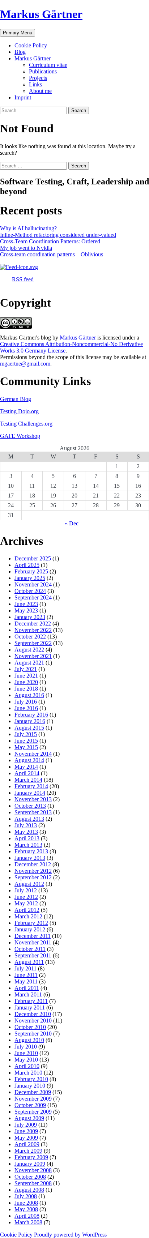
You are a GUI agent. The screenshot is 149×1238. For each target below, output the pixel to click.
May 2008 (26, 1209)
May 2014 (26, 767)
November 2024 (33, 584)
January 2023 (29, 617)
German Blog (15, 399)
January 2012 (29, 929)
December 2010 (32, 1014)
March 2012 (28, 916)
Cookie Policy (30, 45)
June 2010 (26, 1053)
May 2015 (26, 747)
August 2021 (29, 662)
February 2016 (31, 715)
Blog (20, 52)
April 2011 (26, 988)
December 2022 (32, 623)
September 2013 (33, 812)
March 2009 (28, 1151)
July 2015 (25, 734)
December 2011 (32, 936)
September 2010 (33, 1033)
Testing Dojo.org (19, 411)
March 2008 (28, 1222)
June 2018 (26, 689)
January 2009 (29, 1164)
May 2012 (26, 903)
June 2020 (26, 682)
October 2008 (30, 1177)
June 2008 (26, 1203)
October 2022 (30, 636)
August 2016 (29, 695)
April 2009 (26, 1144)
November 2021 (33, 656)
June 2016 (26, 708)
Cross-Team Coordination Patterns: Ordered (50, 241)
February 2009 (31, 1157)
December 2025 (32, 558)
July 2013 (25, 825)
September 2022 (33, 643)
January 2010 (29, 1086)
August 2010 (29, 1040)
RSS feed (23, 279)
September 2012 (33, 877)
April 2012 (26, 910)
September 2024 (33, 597)
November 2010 (33, 1020)
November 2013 (33, 799)
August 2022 (29, 649)
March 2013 (28, 845)
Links (35, 84)
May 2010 (26, 1059)
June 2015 (26, 741)
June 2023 (26, 604)
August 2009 (29, 1118)
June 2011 (26, 975)
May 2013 (26, 832)
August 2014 (29, 760)
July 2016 (25, 702)
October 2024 (30, 591)
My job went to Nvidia (26, 248)
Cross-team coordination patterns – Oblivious (51, 254)
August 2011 (29, 962)
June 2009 (26, 1131)
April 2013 (26, 838)
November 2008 (33, 1170)
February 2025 (31, 571)
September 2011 (32, 955)
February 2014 (31, 786)
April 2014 (26, 773)
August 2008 (29, 1190)
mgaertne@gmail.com (25, 363)
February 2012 (31, 923)
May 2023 (26, 610)
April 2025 (26, 565)
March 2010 (28, 1073)
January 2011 (29, 1007)
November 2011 (32, 942)
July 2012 (25, 890)
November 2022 (33, 630)
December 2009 (32, 1092)
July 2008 (25, 1196)
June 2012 (26, 897)
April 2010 (26, 1066)
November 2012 (33, 871)
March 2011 (28, 994)
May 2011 (26, 981)
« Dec (71, 523)
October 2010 (30, 1027)
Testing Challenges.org (26, 424)
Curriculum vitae (48, 65)
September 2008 (33, 1183)
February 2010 (31, 1079)
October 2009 (30, 1105)
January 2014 (29, 793)
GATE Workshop (20, 436)
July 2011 (25, 968)
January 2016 (29, 721)
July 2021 (25, 669)
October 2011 (30, 949)
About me (40, 91)
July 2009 (25, 1125)
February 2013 (31, 851)
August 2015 (29, 728)
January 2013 (29, 858)
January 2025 (29, 578)
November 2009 (33, 1099)
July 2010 (25, 1046)
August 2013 (29, 819)
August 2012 (29, 884)
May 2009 (26, 1138)
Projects (38, 78)
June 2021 (26, 676)
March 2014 (28, 780)
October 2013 (30, 806)
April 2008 (26, 1216)
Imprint (22, 97)
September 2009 (33, 1112)
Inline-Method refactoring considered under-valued (58, 235)
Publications (43, 71)
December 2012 (32, 864)
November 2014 (33, 754)
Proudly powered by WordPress (70, 1234)
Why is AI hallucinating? (28, 228)
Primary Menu (17, 32)
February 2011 (31, 1001)
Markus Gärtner (41, 14)
